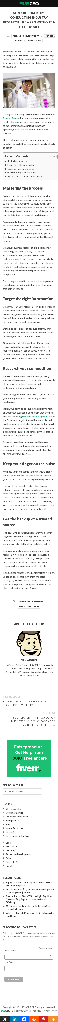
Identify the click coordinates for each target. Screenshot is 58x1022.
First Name (28, 962)
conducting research (31, 601)
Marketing (11, 850)
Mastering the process (18, 161)
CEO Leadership (13, 809)
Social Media (12, 862)
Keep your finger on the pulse (21, 172)
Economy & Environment (17, 816)
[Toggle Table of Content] (53, 156)
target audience (28, 259)
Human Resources (14, 828)
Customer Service (14, 813)
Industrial (10, 832)
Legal (8, 843)
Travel (9, 866)
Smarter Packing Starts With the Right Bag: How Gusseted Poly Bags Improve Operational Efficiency (29, 899)
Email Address (28, 951)
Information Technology (17, 836)
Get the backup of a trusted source (24, 176)
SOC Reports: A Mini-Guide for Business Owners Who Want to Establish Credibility (33, 721)
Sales (8, 858)
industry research (29, 606)
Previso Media (36, 1010)
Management (12, 846)
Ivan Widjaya (34, 41)
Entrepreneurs (13, 820)
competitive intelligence (34, 416)
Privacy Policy (50, 1010)
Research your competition (20, 168)
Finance (9, 824)
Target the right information (21, 164)
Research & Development (26, 36)
